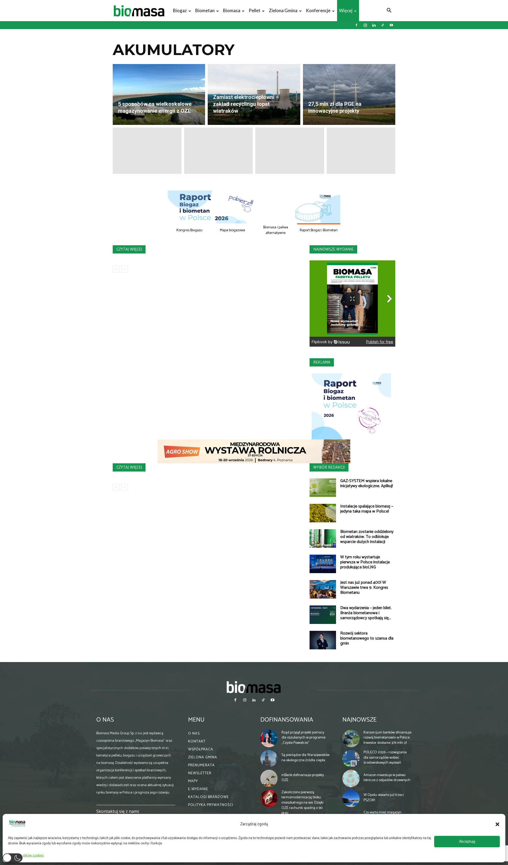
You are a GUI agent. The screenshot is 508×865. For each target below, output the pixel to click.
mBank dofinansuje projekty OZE (303, 778)
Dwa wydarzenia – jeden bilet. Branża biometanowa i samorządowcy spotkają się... (366, 613)
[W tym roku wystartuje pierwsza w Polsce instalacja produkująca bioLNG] (323, 564)
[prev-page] (116, 269)
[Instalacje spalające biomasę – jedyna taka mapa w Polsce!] (323, 513)
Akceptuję (467, 841)
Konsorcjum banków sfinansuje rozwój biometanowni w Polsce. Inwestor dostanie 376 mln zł (387, 738)
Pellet (254, 10)
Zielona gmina (283, 10)
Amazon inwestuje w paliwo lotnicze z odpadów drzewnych (387, 778)
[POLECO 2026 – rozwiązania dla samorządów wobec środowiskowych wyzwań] (351, 758)
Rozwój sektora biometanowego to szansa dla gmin (366, 638)
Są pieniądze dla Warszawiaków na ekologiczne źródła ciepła (305, 757)
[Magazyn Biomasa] (254, 687)
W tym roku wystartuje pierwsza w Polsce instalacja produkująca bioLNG (365, 562)
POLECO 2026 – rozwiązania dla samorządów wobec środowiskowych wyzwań (385, 757)
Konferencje (318, 10)
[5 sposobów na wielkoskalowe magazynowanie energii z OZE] (159, 94)
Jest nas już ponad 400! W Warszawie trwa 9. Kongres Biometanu (364, 587)
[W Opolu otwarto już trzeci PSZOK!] (351, 798)
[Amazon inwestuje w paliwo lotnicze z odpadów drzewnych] (351, 778)
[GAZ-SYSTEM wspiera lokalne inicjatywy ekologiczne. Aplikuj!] (323, 487)
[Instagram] (365, 25)
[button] (497, 824)
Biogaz (180, 10)
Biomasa (231, 10)
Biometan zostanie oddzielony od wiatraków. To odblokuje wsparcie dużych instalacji (366, 536)
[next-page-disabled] (124, 269)
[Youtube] (391, 25)
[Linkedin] (374, 25)
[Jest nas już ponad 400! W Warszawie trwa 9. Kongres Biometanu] (323, 589)
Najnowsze (359, 720)
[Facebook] (356, 25)
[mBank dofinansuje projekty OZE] (269, 778)
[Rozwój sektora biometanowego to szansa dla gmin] (323, 640)
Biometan (205, 10)
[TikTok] (383, 25)
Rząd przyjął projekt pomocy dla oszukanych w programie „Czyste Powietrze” (303, 738)
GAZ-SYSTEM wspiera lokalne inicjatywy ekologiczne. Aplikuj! (366, 483)
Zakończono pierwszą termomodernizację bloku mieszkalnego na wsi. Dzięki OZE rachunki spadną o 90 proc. (302, 802)
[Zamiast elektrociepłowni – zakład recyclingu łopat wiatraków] (254, 94)
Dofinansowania (286, 720)
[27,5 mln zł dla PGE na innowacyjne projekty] (349, 94)
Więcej (345, 10)
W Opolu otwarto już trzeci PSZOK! (384, 797)
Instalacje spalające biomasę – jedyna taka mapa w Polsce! (366, 509)
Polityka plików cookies (27, 855)
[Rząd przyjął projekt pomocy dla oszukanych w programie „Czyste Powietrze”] (269, 738)
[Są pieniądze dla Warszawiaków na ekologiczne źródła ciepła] (269, 758)
